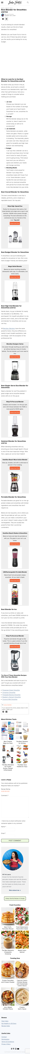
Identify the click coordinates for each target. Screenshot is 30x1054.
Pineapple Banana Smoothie (11, 695)
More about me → (15, 890)
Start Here (5, 1021)
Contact (4, 1037)
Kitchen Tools (9, 8)
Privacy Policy (6, 1044)
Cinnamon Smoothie (8, 692)
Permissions (5, 1039)
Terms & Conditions (8, 1042)
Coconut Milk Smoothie (9, 699)
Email (3, 833)
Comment (5, 795)
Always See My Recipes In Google (15, 898)
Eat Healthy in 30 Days (9, 1023)
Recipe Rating (5, 789)
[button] (6, 19)
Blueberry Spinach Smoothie (11, 697)
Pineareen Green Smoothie (11, 690)
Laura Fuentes (8, 704)
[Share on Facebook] (3, 19)
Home (2, 8)
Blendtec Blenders (9, 328)
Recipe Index (6, 1026)
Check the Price (15, 223)
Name (3, 826)
